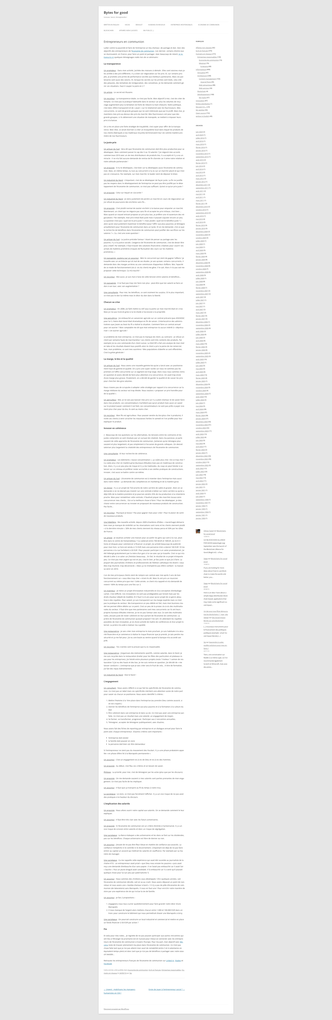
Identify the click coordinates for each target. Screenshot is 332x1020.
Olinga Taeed (209, 531)
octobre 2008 (201, 269)
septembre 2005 (202, 356)
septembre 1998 (202, 499)
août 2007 (199, 297)
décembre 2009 (202, 231)
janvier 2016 (200, 150)
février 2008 (200, 287)
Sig (130, 973)
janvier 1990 (200, 518)
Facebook (108, 963)
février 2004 (200, 415)
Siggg (206, 558)
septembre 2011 (202, 188)
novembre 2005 (202, 353)
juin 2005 (199, 365)
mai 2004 (199, 406)
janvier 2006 (200, 350)
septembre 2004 (202, 393)
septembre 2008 (202, 272)
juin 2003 (199, 440)
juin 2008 (199, 281)
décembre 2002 (202, 456)
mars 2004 (200, 412)
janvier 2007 (200, 319)
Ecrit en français (155, 970)
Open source (201, 113)
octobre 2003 (201, 428)
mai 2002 (199, 478)
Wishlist (139, 25)
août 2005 (199, 359)
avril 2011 (199, 197)
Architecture (202, 76)
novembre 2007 (202, 291)
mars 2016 (200, 144)
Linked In (170, 960)
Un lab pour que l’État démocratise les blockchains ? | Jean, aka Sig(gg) (216, 614)
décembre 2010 (202, 206)
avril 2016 (199, 141)
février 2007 (200, 316)
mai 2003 (199, 443)
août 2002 (199, 468)
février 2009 (200, 256)
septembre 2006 (202, 328)
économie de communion (143, 51)
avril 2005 (199, 372)
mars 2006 (200, 344)
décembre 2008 (202, 263)
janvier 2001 (200, 490)
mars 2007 (200, 312)
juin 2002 (199, 475)
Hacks (127, 25)
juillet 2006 (200, 334)
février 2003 (200, 450)
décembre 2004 (202, 384)
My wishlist (200, 110)
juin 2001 (199, 487)
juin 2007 (199, 303)
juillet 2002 (200, 471)
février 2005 (200, 378)
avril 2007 (199, 309)
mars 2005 (200, 375)
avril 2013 (199, 175)
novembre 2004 (202, 387)
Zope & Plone (205, 82)
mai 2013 (199, 172)
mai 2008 (199, 284)
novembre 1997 (202, 503)
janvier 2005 (200, 381)
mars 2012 (200, 178)
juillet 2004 (200, 400)
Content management (207, 79)
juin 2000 (199, 496)
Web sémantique (205, 85)
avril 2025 (199, 135)
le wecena (204, 66)
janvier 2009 (200, 259)
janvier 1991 (200, 515)
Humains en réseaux (204, 54)
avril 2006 (199, 340)
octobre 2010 (201, 210)
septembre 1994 (202, 512)
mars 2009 (200, 253)
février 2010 (200, 225)
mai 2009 (199, 247)
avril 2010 (199, 222)
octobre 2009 (201, 238)
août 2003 (199, 434)
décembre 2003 (202, 422)
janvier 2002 (200, 484)
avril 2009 (199, 250)
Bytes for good (116, 12)
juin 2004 (199, 403)
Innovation (200, 100)
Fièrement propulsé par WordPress (116, 1009)
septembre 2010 (202, 213)
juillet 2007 (200, 300)
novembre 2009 (202, 235)
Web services (204, 88)
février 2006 (200, 347)
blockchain (108, 30)
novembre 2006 (202, 325)
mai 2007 (199, 306)
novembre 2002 (202, 459)
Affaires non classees (128, 30)
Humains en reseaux (156, 25)
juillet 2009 (200, 241)
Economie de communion (208, 25)
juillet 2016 (200, 138)
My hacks (202, 97)
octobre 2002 (201, 462)
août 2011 (199, 191)
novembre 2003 (202, 425)
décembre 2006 (202, 322)
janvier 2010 (200, 228)
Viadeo (178, 960)
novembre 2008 (202, 266)
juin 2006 (199, 337)
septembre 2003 (202, 431)
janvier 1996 (200, 506)
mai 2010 (199, 219)
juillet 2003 (200, 437)
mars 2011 (200, 200)
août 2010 (199, 216)
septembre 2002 (202, 465)
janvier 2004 (200, 418)
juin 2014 (199, 166)
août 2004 (199, 397)
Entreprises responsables (181, 25)
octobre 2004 (201, 390)
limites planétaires (203, 104)
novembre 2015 (202, 153)
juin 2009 (199, 244)
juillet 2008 (200, 278)
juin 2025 (199, 132)
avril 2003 (199, 446)
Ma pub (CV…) (148, 30)
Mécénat (202, 63)
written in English (111, 25)
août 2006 (199, 331)
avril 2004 (199, 409)
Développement (203, 94)
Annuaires (201, 72)
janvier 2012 (200, 182)
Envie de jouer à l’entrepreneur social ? (167, 989)
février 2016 (200, 147)
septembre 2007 (202, 294)
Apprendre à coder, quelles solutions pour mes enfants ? (215, 645)
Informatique (201, 69)
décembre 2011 (202, 185)
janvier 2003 (200, 453)
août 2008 (199, 275)
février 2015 (200, 163)
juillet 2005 (200, 362)
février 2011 (200, 203)
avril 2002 (199, 481)
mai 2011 (199, 194)
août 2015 (199, 160)
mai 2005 (199, 369)
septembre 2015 (202, 157)
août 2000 (199, 493)
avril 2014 (199, 169)
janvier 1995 (200, 509)
